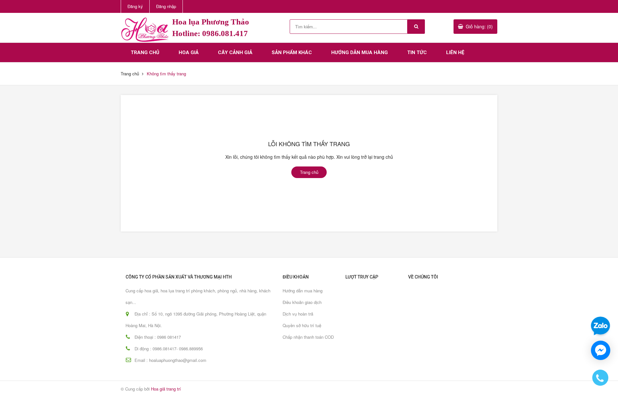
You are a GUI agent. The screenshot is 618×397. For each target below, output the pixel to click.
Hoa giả (189, 52)
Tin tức (417, 52)
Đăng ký (135, 6)
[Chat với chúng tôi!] (600, 350)
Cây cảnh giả (235, 52)
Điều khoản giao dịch (302, 302)
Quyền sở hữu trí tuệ (302, 325)
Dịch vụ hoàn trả (298, 314)
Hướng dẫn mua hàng (359, 52)
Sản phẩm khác (292, 52)
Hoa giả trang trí (166, 389)
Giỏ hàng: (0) (479, 26)
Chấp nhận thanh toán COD (308, 337)
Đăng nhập (166, 6)
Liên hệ (455, 52)
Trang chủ (145, 52)
